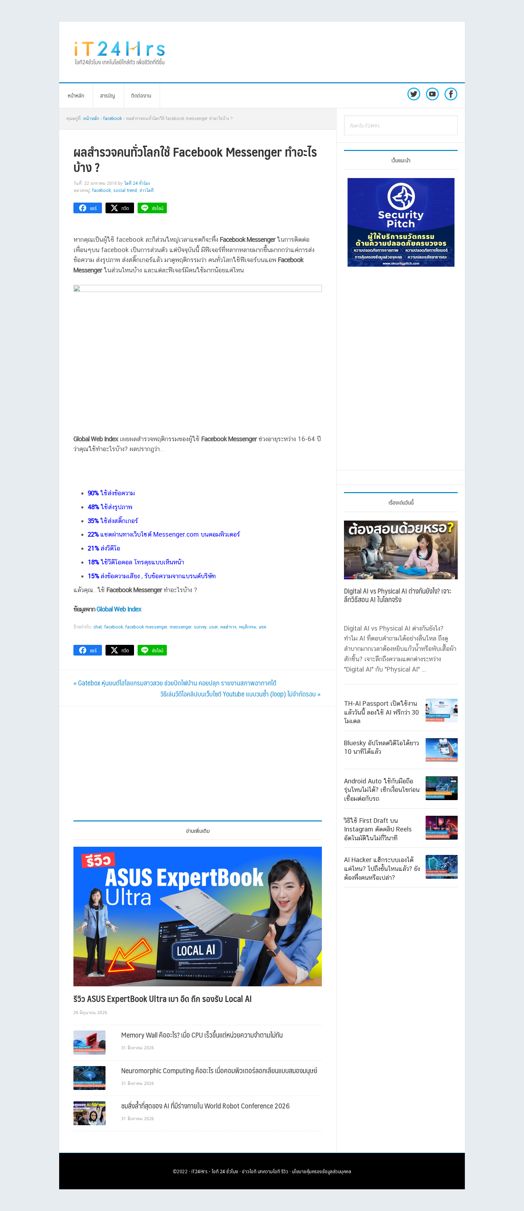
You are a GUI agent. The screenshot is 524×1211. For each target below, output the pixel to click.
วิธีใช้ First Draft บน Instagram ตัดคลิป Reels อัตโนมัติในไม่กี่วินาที (378, 828)
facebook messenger (146, 627)
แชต (262, 627)
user (213, 627)
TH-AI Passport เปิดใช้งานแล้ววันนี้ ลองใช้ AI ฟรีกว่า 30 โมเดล (381, 712)
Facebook (101, 190)
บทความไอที (269, 1171)
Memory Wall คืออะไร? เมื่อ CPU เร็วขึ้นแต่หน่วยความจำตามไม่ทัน (202, 1035)
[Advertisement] (321, 52)
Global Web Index (120, 609)
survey (200, 627)
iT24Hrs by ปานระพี (119, 52)
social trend (125, 190)
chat (97, 627)
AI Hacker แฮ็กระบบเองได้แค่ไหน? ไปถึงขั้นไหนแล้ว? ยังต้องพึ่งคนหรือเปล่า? (382, 868)
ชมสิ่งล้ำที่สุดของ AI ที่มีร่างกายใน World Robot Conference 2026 (205, 1106)
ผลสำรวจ (228, 627)
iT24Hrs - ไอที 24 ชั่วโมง (214, 1171)
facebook (113, 627)
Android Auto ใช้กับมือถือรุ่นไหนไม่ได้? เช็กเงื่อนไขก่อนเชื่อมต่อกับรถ (382, 789)
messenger (180, 627)
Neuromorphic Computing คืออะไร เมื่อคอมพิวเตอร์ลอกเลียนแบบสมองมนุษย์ (219, 1070)
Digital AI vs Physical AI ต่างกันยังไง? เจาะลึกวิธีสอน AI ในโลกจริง (397, 595)
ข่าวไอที (146, 190)
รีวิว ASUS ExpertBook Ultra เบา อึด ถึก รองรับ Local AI (162, 998)
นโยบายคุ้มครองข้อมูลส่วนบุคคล (321, 1171)
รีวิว (284, 1171)
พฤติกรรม (247, 627)
